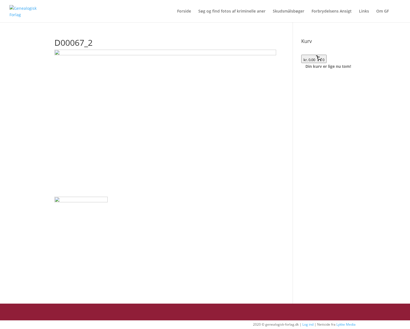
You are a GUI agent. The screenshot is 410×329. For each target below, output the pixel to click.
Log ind (307, 324)
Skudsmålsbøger (288, 11)
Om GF (382, 11)
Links (364, 11)
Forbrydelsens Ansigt (332, 11)
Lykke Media (346, 324)
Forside (184, 11)
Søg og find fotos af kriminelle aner (232, 11)
